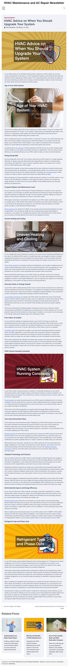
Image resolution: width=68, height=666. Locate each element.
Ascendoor (60, 662)
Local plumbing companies (12, 297)
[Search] (64, 8)
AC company (19, 148)
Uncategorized (9, 18)
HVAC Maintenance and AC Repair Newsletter (34, 3)
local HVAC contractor (12, 265)
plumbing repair (51, 172)
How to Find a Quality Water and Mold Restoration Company (56, 638)
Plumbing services (10, 433)
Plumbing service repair (11, 500)
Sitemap (42, 662)
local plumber (10, 400)
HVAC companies (10, 209)
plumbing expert (10, 330)
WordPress (12, 664)
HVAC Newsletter (11, 27)
